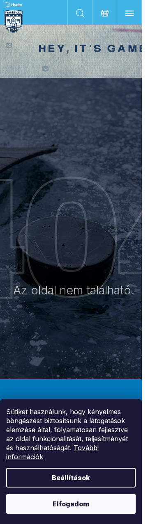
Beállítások (71, 478)
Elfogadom (71, 504)
